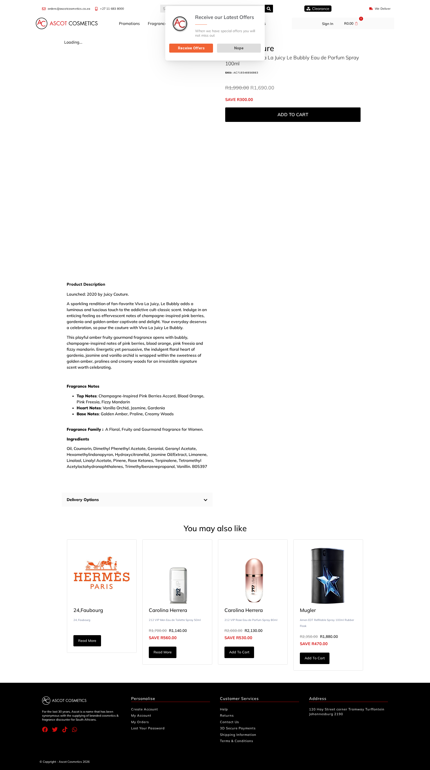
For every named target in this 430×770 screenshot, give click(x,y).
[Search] (269, 8)
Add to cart (292, 114)
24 (76, 610)
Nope (239, 48)
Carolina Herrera (168, 610)
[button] (137, 500)
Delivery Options (83, 499)
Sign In (327, 23)
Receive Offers (191, 48)
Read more (87, 640)
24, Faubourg (81, 620)
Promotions (129, 23)
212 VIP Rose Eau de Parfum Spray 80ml (250, 620)
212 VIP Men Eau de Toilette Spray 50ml (175, 620)
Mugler (308, 610)
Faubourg (92, 610)
